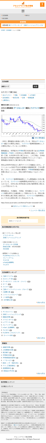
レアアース (6, 322)
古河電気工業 (8, 300)
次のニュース (18, 206)
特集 (16, 95)
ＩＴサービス (7, 360)
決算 (23, 98)
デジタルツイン (8, 312)
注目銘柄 (5, 15)
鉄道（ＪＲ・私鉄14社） (11, 363)
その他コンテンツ (7, 386)
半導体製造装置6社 (9, 358)
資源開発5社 (7, 368)
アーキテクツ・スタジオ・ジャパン (15, 281)
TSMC (11, 153)
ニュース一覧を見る (37, 210)
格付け (27, 15)
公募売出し (6, 100)
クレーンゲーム (8, 258)
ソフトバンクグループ (10, 294)
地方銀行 (6, 352)
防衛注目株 (6, 246)
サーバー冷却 (8, 335)
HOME (3, 30)
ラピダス (6, 264)
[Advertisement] (23, 55)
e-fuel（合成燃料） (9, 327)
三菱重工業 (6, 292)
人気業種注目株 (8, 350)
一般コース (16, 425)
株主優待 (5, 18)
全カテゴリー (7, 95)
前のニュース (28, 206)
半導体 (21, 151)
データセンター (20, 108)
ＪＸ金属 (6, 297)
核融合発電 (6, 317)
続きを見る (41, 302)
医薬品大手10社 (9, 371)
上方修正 (33, 95)
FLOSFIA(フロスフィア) (11, 255)
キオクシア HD (8, 279)
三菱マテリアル (8, 276)
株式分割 (16, 98)
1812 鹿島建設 (39, 138)
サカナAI (6, 260)
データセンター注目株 (10, 244)
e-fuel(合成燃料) (8, 262)
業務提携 (31, 98)
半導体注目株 (7, 355)
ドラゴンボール (8, 235)
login (42, 5)
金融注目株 (6, 347)
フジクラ (6, 287)
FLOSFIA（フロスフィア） (12, 333)
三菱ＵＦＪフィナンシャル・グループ (15, 289)
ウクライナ (35, 108)
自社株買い (6, 98)
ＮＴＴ (5, 284)
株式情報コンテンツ (8, 382)
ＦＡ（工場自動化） (9, 365)
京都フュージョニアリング (12, 237)
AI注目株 (6, 249)
